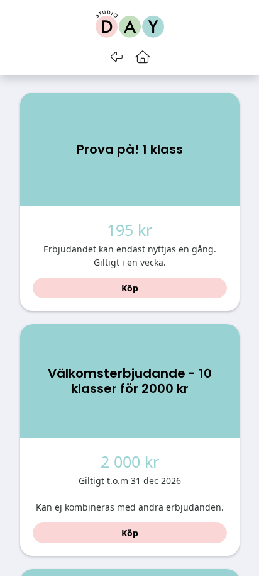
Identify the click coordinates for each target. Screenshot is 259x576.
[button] (143, 56)
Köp (129, 288)
